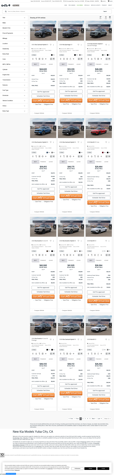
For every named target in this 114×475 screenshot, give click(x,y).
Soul (32, 438)
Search (105, 11)
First (71, 418)
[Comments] (51, 59)
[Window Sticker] (54, 59)
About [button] (110, 5)
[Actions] (53, 44)
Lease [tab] (51, 64)
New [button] (65, 5)
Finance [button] (104, 5)
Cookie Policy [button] (50, 468)
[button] (54, 30)
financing (83, 441)
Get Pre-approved (43, 92)
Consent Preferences (11, 473)
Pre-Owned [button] (72, 5)
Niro (21, 438)
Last (99, 418)
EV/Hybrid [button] (80, 5)
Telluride (25, 438)
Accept (103, 468)
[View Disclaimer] (46, 58)
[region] (43, 81)
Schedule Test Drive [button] (43, 96)
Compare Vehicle (39, 113)
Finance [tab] (43, 64)
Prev (77, 418)
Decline (90, 468)
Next (94, 418)
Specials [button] (86, 5)
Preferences (77, 468)
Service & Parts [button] (95, 5)
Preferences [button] (17, 470)
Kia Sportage (16, 438)
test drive (38, 446)
